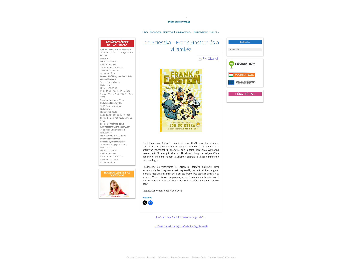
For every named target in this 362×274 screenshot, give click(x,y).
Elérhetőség (199, 256)
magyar (253, 9)
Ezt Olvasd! (210, 58)
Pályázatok (155, 32)
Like (240, 23)
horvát (241, 9)
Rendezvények (201, 32)
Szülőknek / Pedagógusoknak (173, 256)
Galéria (224, 21)
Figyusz (213, 32)
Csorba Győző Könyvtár (222, 256)
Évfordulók (121, 20)
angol (249, 9)
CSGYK (255, 23)
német (245, 9)
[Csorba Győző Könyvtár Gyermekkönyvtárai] (164, 14)
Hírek (145, 32)
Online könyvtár (136, 20)
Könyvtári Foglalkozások (176, 32)
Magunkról (106, 20)
